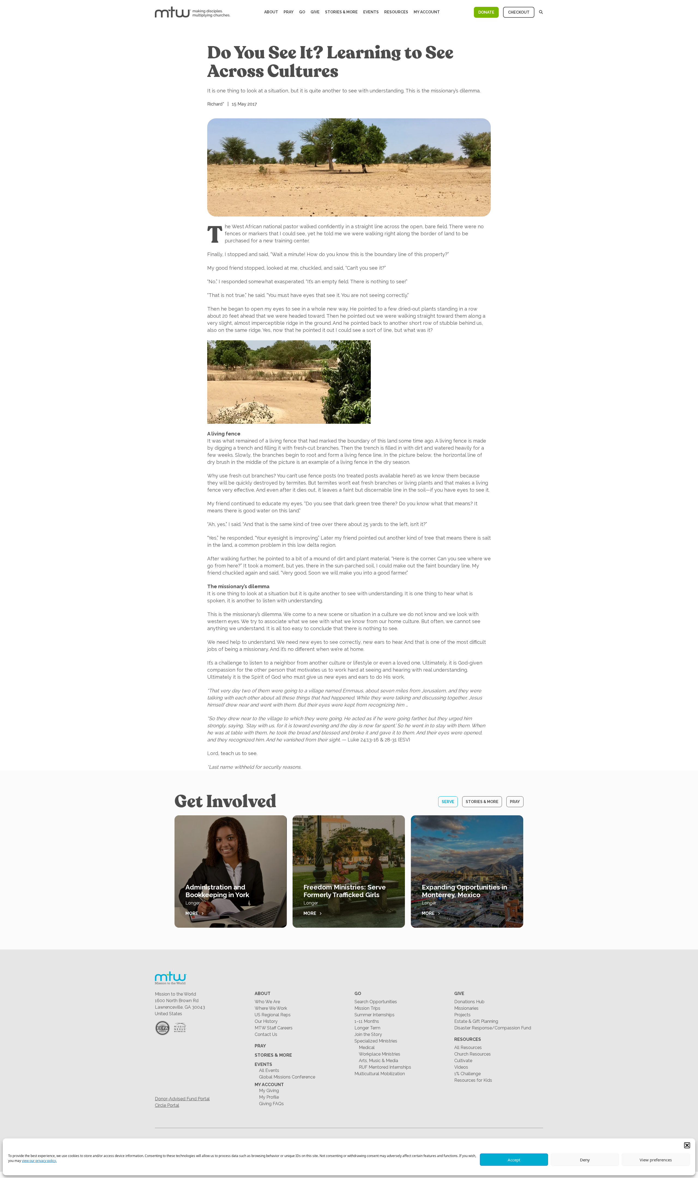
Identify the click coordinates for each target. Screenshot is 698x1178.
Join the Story (368, 1034)
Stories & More (341, 12)
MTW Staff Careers (274, 1027)
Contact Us (266, 1034)
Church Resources (472, 1054)
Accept (514, 1159)
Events (371, 12)
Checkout (518, 12)
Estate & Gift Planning (476, 1021)
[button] (687, 1145)
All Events (269, 1070)
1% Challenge (467, 1073)
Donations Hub (469, 1001)
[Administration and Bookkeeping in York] (230, 871)
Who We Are (267, 1001)
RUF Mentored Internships (385, 1067)
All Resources (468, 1047)
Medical (367, 1047)
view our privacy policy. (39, 1160)
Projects (462, 1014)
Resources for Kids (473, 1080)
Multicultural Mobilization (379, 1073)
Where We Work (271, 1008)
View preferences (656, 1159)
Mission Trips (367, 1008)
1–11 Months (366, 1021)
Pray (289, 12)
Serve (448, 802)
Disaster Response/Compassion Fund (492, 1027)
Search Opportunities (375, 1001)
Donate (486, 12)
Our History (266, 1021)
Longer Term (367, 1027)
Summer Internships (374, 1014)
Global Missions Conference (287, 1077)
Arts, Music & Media (378, 1060)
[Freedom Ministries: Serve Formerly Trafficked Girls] (349, 871)
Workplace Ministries (379, 1054)
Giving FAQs (271, 1103)
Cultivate (463, 1060)
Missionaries (466, 1008)
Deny (585, 1159)
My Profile (269, 1097)
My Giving (269, 1090)
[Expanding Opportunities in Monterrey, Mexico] (467, 871)
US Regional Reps (273, 1014)
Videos (461, 1067)
